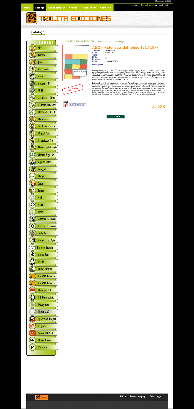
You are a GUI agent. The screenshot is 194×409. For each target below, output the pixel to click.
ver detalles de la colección (110, 42)
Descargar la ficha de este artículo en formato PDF (77, 103)
